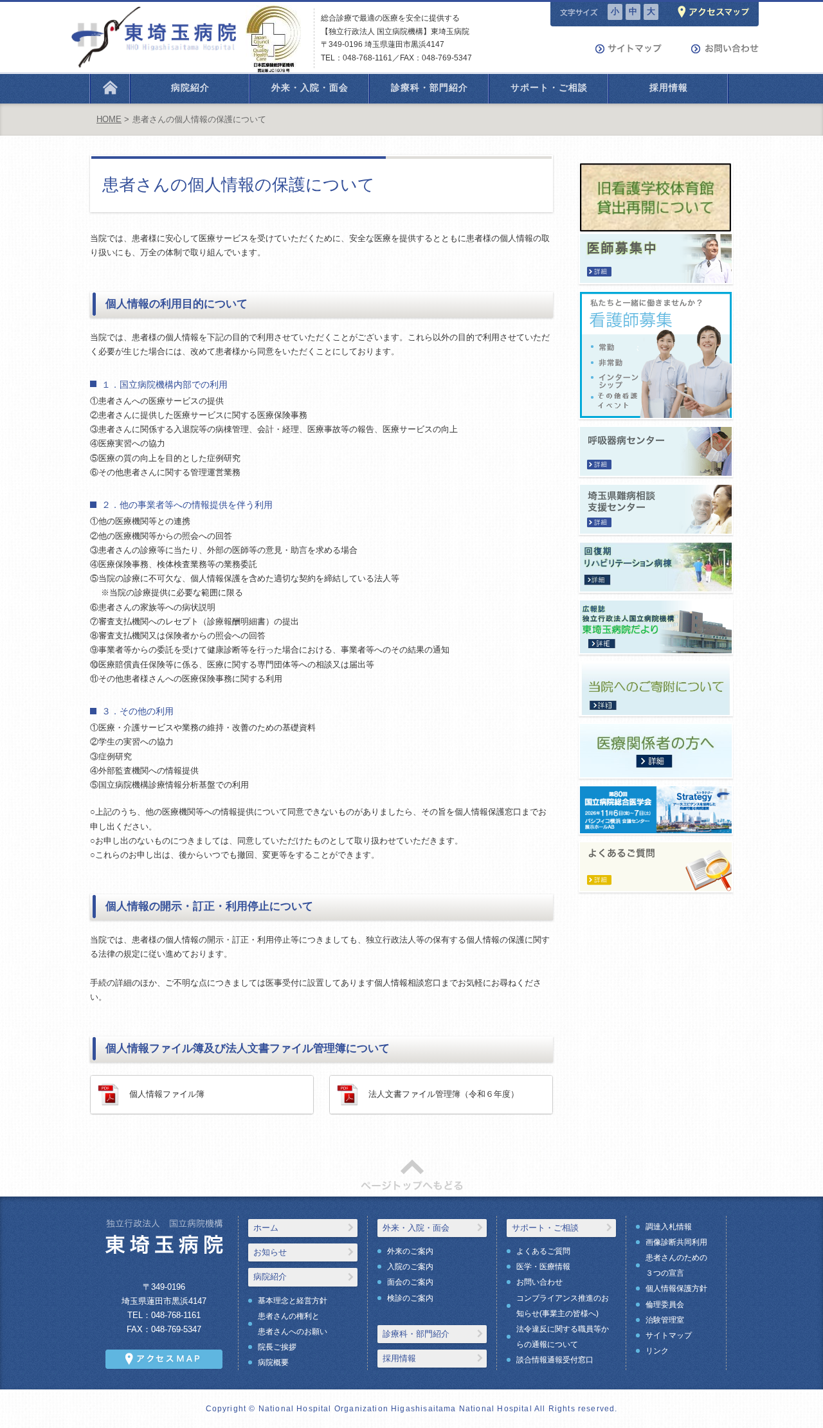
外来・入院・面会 (416, 1228)
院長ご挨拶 (277, 1346)
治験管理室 (665, 1319)
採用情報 (399, 1358)
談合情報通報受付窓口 (554, 1359)
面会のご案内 (410, 1282)
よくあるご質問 (543, 1251)
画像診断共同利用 (676, 1242)
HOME (109, 119)
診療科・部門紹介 (416, 1334)
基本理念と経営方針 (292, 1300)
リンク (657, 1350)
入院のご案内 (410, 1266)
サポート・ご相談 (545, 1228)
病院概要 (273, 1362)
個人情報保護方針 (676, 1288)
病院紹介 (270, 1276)
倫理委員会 (665, 1304)
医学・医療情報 (543, 1266)
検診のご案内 (410, 1298)
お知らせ (270, 1252)
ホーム (265, 1228)
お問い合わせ (539, 1282)
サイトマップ (669, 1335)
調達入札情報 (669, 1226)
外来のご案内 (410, 1251)
